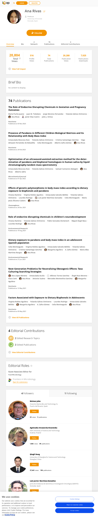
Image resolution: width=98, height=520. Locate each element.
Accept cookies (74, 510)
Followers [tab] (27, 393)
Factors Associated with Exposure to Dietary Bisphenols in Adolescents (46, 297)
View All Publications (20, 317)
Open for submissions (20, 382)
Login (22, 3)
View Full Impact (19, 69)
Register (35, 3)
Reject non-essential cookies (75, 504)
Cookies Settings (74, 499)
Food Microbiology (14, 375)
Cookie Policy (10, 515)
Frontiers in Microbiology (24, 379)
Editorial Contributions (70, 43)
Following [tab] (71, 393)
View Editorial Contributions (23, 352)
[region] (49, 506)
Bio (22, 44)
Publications (49, 43)
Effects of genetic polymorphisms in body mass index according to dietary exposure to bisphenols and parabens (48, 189)
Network (34, 43)
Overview (10, 44)
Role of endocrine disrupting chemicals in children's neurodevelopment (47, 216)
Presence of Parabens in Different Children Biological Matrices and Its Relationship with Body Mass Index (46, 134)
